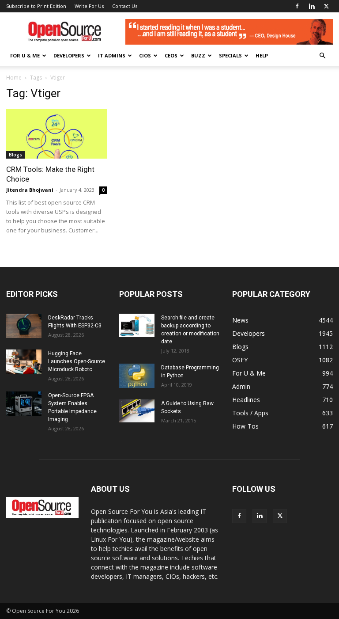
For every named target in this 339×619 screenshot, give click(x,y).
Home (14, 77)
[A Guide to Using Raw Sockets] (136, 410)
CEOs (171, 55)
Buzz (198, 55)
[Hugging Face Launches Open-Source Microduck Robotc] (23, 361)
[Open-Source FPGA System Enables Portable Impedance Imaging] (23, 403)
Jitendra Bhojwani (29, 189)
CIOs (145, 55)
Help (262, 55)
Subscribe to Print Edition (36, 6)
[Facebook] (297, 6)
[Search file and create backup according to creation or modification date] (136, 326)
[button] (322, 56)
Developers (68, 55)
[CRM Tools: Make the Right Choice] (56, 134)
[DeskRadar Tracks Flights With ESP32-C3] (23, 326)
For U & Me (25, 55)
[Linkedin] (311, 6)
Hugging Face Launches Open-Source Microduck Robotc (76, 361)
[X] (326, 6)
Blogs (15, 155)
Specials (230, 55)
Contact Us (124, 6)
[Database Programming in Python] (136, 376)
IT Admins (111, 55)
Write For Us (89, 6)
